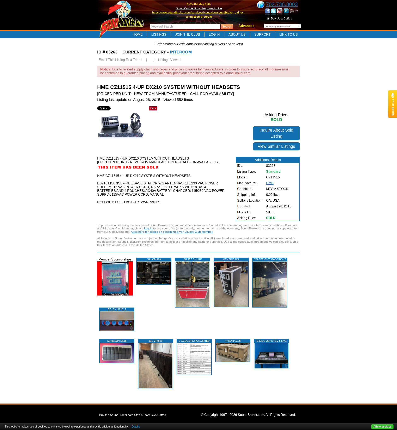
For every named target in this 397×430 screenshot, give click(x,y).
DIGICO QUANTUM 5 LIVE (272, 340)
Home (138, 34)
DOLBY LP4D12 (117, 309)
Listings (158, 34)
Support (262, 34)
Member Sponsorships (115, 259)
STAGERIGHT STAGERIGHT (270, 259)
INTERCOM (181, 52)
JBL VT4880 (156, 340)
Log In (214, 34)
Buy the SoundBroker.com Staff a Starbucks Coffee (132, 415)
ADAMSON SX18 (117, 340)
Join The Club (187, 34)
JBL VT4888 (154, 259)
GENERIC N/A (231, 259)
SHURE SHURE (192, 259)
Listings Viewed (169, 60)
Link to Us (288, 34)
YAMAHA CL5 (233, 340)
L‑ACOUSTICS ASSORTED (194, 340)
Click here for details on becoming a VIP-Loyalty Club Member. (172, 231)
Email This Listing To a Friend (120, 60)
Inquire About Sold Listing (276, 133)
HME (270, 183)
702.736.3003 (282, 4)
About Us (237, 34)
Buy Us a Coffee (281, 18)
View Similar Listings (276, 146)
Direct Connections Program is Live (199, 8)
